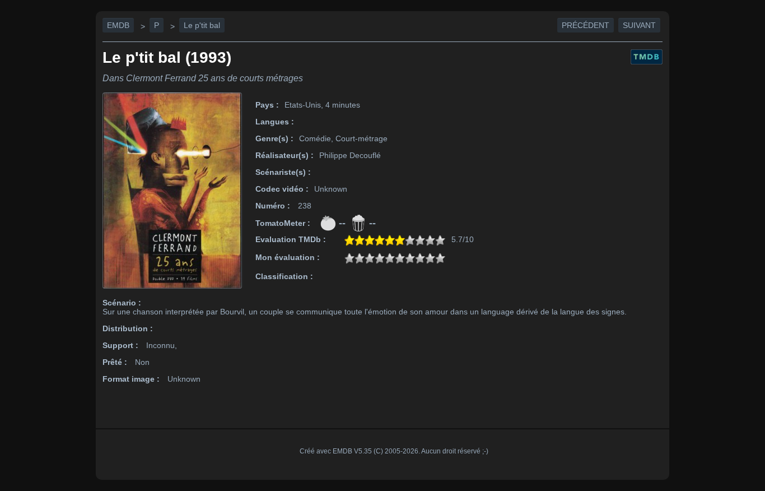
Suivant (639, 25)
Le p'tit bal (202, 25)
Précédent (585, 25)
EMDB (118, 25)
